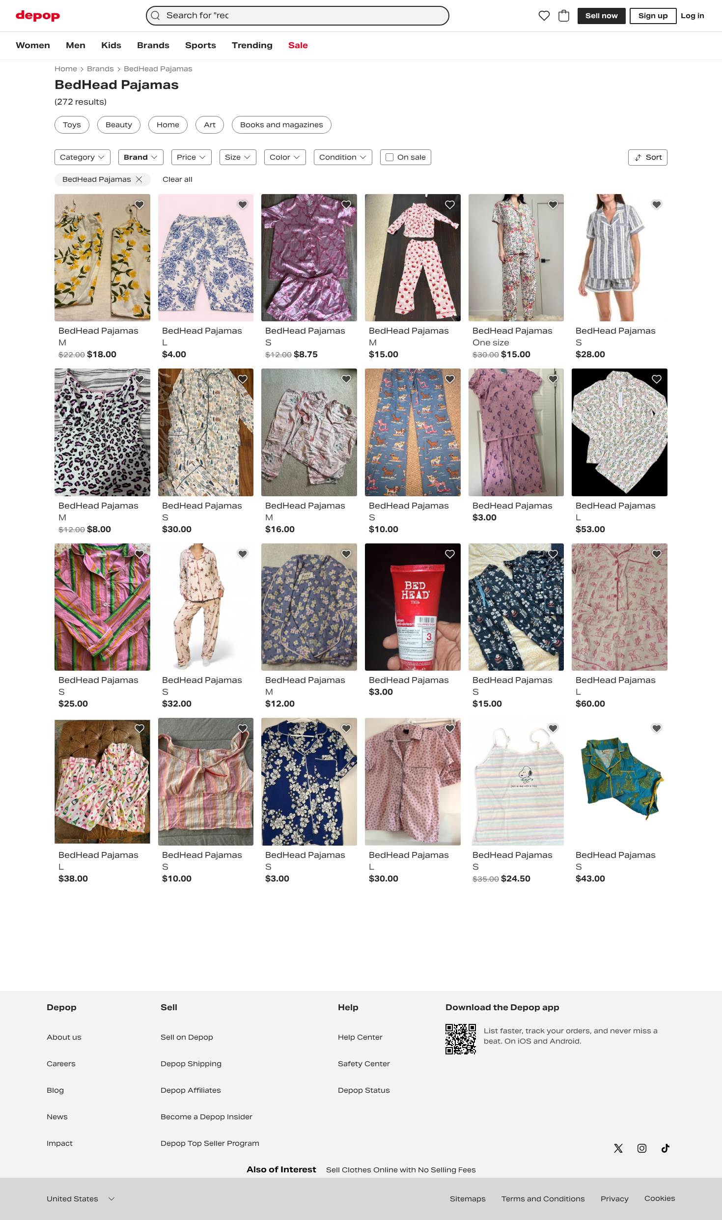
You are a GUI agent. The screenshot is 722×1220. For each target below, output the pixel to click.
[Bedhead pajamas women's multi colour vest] (102, 432)
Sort (654, 157)
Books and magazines (281, 124)
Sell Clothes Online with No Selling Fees (401, 1169)
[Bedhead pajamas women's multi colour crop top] (206, 782)
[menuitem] (33, 45)
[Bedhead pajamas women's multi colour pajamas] (102, 258)
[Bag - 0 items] (564, 16)
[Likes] (544, 16)
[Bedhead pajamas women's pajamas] (206, 607)
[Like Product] (139, 205)
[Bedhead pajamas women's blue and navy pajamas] (309, 782)
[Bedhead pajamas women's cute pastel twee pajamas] (619, 432)
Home (168, 124)
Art (210, 124)
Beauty (119, 124)
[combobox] (297, 16)
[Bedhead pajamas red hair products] (413, 607)
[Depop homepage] (38, 16)
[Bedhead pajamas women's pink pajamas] (309, 258)
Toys (72, 124)
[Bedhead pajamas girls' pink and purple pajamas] (516, 432)
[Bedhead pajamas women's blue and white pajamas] (206, 258)
